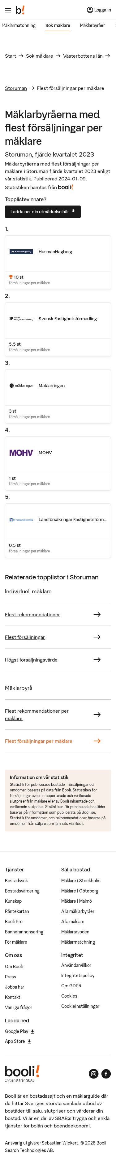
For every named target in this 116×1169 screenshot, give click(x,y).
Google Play (16, 1031)
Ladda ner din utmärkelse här (40, 212)
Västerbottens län (83, 56)
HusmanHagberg (55, 252)
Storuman (16, 88)
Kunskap (13, 901)
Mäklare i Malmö (76, 901)
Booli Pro (14, 921)
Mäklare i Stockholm (81, 880)
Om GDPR (71, 986)
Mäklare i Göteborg (79, 891)
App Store (15, 1041)
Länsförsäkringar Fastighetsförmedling (77, 519)
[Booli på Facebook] (106, 1074)
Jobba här (14, 987)
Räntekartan (17, 911)
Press (10, 977)
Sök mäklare (57, 25)
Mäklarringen (52, 385)
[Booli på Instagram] (94, 1074)
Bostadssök (16, 880)
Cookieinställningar (80, 1006)
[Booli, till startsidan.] (20, 10)
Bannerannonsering (24, 932)
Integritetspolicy (77, 975)
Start (10, 56)
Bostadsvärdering (22, 891)
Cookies (69, 996)
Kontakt (12, 997)
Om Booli (14, 966)
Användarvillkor (76, 965)
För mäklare (16, 942)
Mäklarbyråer (92, 25)
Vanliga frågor (18, 1007)
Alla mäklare (72, 921)
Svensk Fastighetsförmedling (68, 318)
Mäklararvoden (75, 932)
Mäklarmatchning (19, 25)
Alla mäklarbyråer (77, 911)
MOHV (45, 452)
